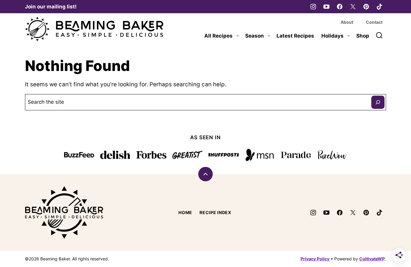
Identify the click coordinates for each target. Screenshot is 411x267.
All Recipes (218, 36)
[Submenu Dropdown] (237, 36)
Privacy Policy (315, 258)
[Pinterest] (366, 6)
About (347, 22)
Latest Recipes (295, 36)
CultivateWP (372, 258)
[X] (353, 6)
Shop (362, 36)
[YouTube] (326, 6)
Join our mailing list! (51, 7)
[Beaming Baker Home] (94, 29)
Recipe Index (215, 212)
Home (185, 212)
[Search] (379, 35)
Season (254, 36)
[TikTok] (379, 6)
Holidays (332, 36)
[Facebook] (339, 6)
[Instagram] (313, 6)
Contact (374, 22)
